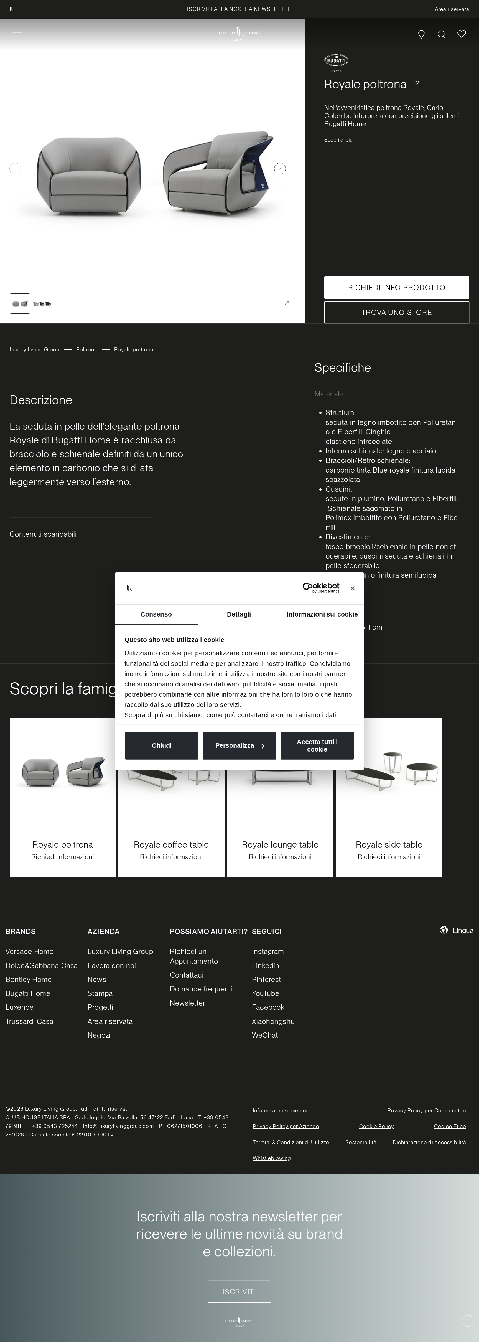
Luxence (20, 1007)
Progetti (100, 1007)
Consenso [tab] (156, 614)
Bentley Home (29, 979)
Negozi (99, 1035)
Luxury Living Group (35, 349)
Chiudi (162, 745)
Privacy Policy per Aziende (286, 1126)
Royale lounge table (280, 844)
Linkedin (265, 965)
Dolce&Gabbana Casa (42, 965)
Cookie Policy (376, 1126)
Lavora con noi (112, 965)
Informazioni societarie (281, 1110)
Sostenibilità (360, 1142)
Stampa (100, 993)
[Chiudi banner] (353, 588)
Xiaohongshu (273, 1021)
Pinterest (266, 979)
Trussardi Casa (30, 1021)
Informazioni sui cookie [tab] (322, 614)
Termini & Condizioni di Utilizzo (291, 1142)
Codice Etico (450, 1126)
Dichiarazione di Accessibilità (429, 1142)
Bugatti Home (28, 993)
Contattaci (187, 975)
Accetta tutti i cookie (317, 745)
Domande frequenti (201, 989)
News (97, 979)
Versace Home (30, 951)
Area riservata (110, 1021)
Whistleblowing (272, 1158)
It (11, 9)
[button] (17, 34)
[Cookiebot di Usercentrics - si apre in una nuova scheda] (315, 588)
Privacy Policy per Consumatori (427, 1110)
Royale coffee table (171, 844)
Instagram (268, 951)
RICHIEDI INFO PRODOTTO (397, 287)
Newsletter (187, 1002)
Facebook (268, 1007)
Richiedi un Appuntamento (194, 956)
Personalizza (234, 745)
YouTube (265, 993)
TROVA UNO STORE (396, 312)
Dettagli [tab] (239, 614)
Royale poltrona (62, 844)
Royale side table (389, 844)
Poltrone (86, 349)
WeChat (265, 1035)
